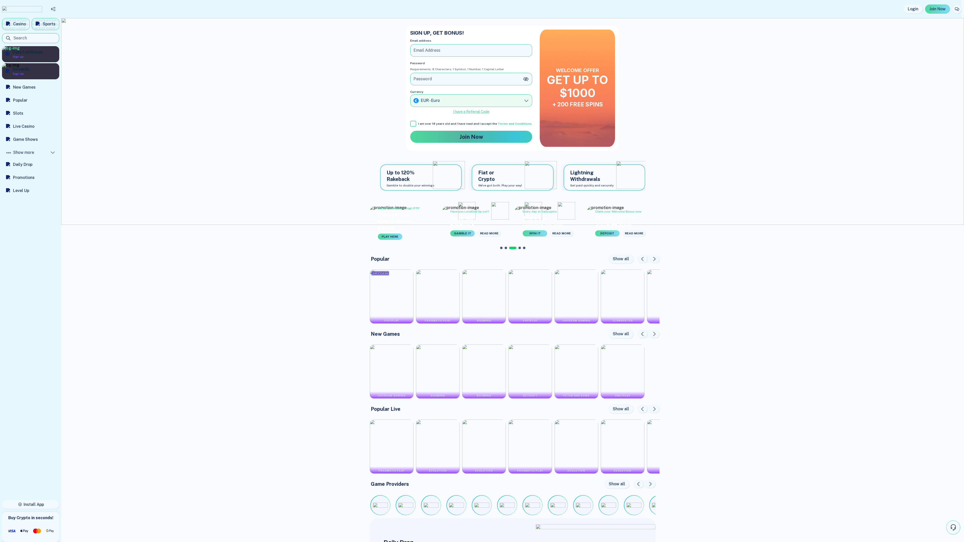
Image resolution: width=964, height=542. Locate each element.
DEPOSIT (607, 233)
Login (913, 9)
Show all (621, 258)
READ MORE (489, 233)
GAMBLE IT (462, 233)
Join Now (937, 9)
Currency (417, 92)
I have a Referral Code (471, 112)
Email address (420, 40)
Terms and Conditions (514, 123)
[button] (404, 223)
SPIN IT (535, 233)
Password (417, 63)
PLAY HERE (390, 236)
